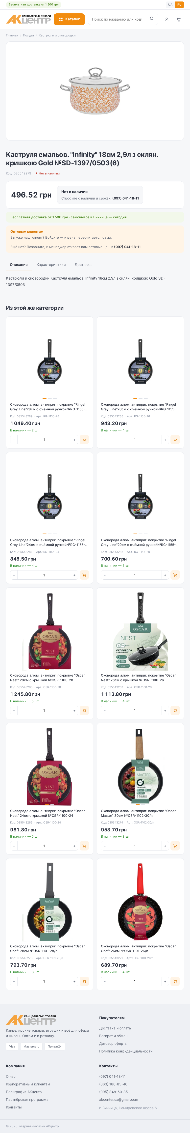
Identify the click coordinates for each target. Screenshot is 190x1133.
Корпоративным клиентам (28, 1084)
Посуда (28, 35)
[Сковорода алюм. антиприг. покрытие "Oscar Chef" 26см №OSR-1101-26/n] (140, 901)
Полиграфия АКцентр (24, 1092)
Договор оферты (113, 1043)
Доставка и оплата (115, 1028)
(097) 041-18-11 (125, 198)
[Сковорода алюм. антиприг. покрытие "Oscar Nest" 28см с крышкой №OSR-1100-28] (49, 631)
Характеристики (51, 264)
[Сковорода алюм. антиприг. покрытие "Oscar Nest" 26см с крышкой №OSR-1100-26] (140, 631)
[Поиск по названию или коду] (151, 19)
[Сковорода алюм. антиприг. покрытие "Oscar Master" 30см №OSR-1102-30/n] (140, 766)
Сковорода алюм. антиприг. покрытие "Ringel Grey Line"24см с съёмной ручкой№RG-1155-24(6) (47, 544)
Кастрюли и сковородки (57, 35)
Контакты (14, 1107)
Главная (12, 35)
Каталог (72, 19)
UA (170, 4)
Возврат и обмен (113, 1036)
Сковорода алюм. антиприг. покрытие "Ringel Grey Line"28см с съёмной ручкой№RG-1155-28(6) (47, 409)
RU (179, 4)
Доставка (83, 264)
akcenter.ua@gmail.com (118, 1099)
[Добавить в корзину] (84, 439)
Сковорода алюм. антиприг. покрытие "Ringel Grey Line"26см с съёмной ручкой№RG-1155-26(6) (138, 409)
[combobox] (116, 19)
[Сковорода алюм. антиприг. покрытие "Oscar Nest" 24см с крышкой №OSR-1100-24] (49, 766)
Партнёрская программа (27, 1099)
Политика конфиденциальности (125, 1051)
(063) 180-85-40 (113, 1084)
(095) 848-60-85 (113, 1092)
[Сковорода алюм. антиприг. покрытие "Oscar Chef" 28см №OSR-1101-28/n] (49, 901)
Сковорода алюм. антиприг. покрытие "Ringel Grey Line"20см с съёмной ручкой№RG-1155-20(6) (138, 544)
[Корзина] (178, 19)
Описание (19, 264)
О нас (11, 1076)
